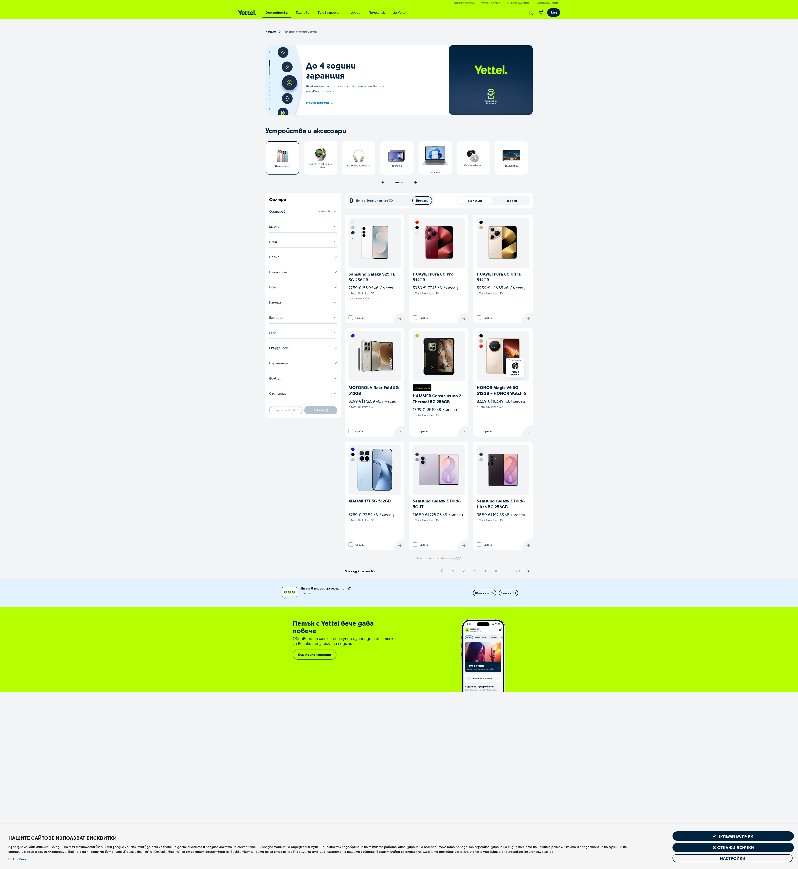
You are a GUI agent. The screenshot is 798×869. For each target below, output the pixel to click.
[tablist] (336, 12)
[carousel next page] (415, 182)
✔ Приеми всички (733, 835)
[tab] (277, 12)
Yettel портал (490, 2)
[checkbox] (351, 317)
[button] (303, 211)
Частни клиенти (547, 2)
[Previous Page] (442, 571)
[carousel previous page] (382, 182)
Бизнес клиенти (518, 2)
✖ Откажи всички (733, 847)
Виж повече (17, 859)
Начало (270, 31)
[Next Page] (528, 571)
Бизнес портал (464, 2)
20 (518, 571)
